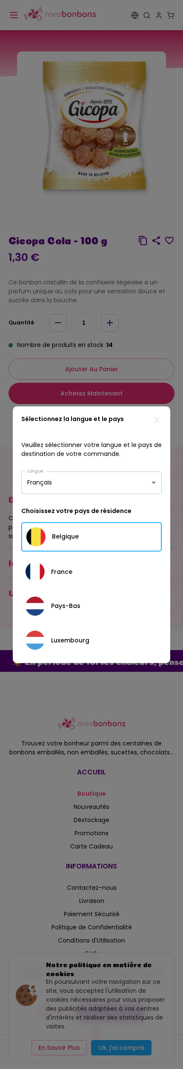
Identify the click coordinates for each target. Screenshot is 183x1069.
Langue (35, 470)
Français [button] (39, 482)
